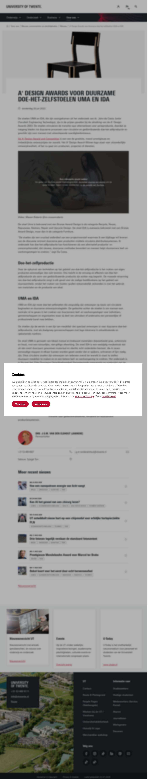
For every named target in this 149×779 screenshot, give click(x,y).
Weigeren (20, 404)
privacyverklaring (84, 396)
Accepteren (41, 404)
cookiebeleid (109, 396)
